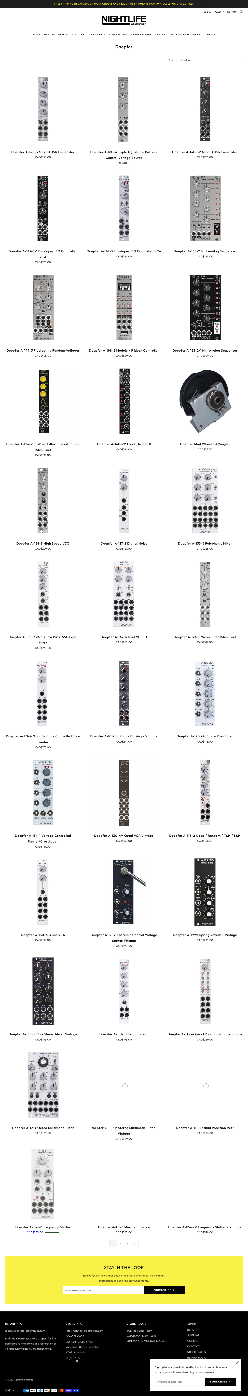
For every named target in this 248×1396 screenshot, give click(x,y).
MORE (196, 34)
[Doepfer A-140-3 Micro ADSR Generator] (43, 109)
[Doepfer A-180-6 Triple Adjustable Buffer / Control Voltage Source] (124, 109)
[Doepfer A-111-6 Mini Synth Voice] (124, 1184)
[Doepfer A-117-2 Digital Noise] (124, 500)
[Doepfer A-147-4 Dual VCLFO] (124, 594)
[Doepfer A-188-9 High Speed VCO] (43, 500)
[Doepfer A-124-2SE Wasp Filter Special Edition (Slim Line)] (43, 401)
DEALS (211, 34)
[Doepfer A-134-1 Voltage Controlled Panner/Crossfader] (43, 793)
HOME (36, 34)
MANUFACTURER (54, 34)
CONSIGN (193, 1340)
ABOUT (192, 1324)
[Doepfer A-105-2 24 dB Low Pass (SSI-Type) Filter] (43, 594)
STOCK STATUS (196, 1352)
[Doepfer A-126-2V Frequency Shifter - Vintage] (205, 1184)
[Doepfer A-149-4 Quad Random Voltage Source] (205, 991)
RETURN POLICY (197, 1357)
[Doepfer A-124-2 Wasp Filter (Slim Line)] (205, 594)
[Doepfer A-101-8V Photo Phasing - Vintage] (124, 693)
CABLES (160, 34)
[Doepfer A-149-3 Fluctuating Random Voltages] (43, 308)
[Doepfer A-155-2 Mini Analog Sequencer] (205, 208)
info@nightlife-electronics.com (84, 1330)
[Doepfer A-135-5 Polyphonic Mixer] (205, 500)
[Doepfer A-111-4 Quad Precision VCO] (205, 1085)
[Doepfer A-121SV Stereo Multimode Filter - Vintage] (124, 1085)
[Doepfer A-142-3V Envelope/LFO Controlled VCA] (43, 208)
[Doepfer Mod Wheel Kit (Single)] (205, 401)
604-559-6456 (75, 1336)
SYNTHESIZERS (118, 34)
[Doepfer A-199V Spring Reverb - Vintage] (205, 892)
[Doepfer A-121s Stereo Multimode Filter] (43, 1085)
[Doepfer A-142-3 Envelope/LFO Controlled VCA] (124, 208)
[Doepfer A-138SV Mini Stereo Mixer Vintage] (43, 991)
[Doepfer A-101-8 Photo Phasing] (124, 991)
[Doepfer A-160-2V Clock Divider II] (124, 401)
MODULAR (78, 34)
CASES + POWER (141, 34)
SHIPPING (193, 1335)
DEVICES (96, 34)
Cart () (232, 11)
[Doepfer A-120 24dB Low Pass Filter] (205, 693)
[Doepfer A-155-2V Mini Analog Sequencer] (205, 308)
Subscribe (162, 1290)
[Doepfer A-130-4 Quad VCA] (43, 892)
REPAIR (191, 1329)
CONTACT (193, 1346)
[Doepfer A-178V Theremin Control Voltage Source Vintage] (124, 892)
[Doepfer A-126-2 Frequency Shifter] (43, 1184)
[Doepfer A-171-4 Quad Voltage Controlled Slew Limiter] (43, 693)
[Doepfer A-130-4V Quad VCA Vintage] (124, 793)
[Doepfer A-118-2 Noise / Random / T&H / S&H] (205, 793)
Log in (207, 11)
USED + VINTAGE (179, 34)
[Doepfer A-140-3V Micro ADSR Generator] (205, 109)
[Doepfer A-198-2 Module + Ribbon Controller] (124, 308)
